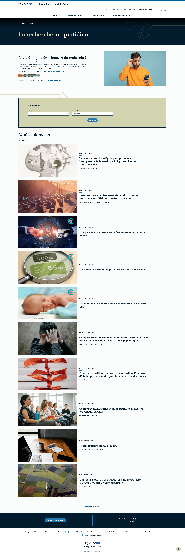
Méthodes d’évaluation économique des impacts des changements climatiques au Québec (110, 481)
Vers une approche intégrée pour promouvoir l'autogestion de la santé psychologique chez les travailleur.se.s (107, 161)
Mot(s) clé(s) (76, 111)
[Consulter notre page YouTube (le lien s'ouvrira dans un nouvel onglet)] (124, 9)
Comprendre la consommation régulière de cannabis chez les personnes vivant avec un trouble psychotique (113, 339)
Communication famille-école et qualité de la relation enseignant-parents (111, 410)
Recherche (92, 120)
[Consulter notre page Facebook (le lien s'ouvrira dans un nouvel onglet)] (106, 9)
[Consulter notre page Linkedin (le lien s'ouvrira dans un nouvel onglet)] (114, 9)
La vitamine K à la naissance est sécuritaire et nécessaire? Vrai (113, 305)
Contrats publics (62, 531)
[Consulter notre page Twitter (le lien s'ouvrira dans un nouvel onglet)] (121, 9)
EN (157, 9)
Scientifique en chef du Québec (54, 4)
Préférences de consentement (92, 535)
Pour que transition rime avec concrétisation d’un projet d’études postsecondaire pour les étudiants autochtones (113, 375)
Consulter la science (75, 15)
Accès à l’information (91, 531)
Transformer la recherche (121, 15)
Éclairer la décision (97, 15)
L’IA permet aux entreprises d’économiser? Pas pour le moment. (112, 234)
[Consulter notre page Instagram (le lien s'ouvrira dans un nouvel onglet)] (110, 9)
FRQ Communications (54, 80)
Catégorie (31, 111)
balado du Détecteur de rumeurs (52, 71)
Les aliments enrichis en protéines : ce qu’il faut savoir (112, 269)
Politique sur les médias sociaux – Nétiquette (138, 531)
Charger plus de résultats (92, 506)
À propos (56, 15)
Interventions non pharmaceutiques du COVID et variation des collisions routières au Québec (108, 197)
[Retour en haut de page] (178, 549)
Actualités (132, 9)
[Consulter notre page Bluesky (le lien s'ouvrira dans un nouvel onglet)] (117, 9)
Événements (140, 9)
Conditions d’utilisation (49, 531)
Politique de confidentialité (32, 531)
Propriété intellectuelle (76, 531)
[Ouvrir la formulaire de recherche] (160, 9)
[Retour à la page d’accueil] (19, 23)
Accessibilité (103, 531)
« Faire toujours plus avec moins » (99, 445)
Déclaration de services (115, 531)
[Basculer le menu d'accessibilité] (165, 9)
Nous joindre (149, 9)
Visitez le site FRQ (129, 522)
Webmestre (156, 531)
